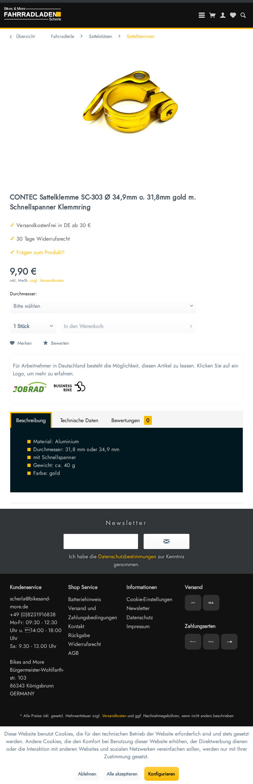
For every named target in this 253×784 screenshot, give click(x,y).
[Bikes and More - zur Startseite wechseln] (32, 15)
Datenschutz (139, 617)
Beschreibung (31, 420)
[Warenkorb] (212, 15)
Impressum (138, 626)
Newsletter (138, 608)
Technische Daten (79, 420)
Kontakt (76, 626)
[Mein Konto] (223, 15)
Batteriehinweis (84, 599)
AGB (73, 653)
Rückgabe (79, 635)
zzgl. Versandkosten (47, 280)
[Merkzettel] (233, 15)
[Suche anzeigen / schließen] (243, 15)
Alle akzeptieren (122, 773)
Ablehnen (87, 773)
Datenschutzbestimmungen (127, 556)
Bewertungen (130, 420)
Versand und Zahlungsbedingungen (92, 612)
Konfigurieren (161, 773)
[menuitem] (243, 15)
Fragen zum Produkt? (37, 252)
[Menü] (202, 15)
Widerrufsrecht (84, 644)
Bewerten (59, 343)
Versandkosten (114, 716)
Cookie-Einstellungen (149, 599)
